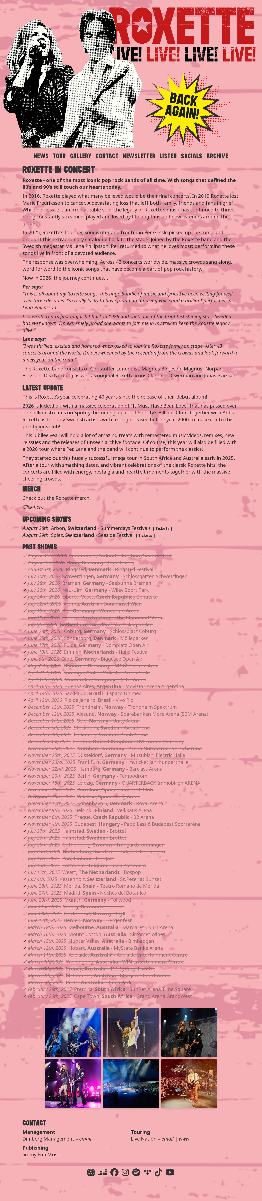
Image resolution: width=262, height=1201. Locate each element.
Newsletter (139, 156)
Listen (168, 156)
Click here (33, 506)
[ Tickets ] (162, 528)
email (85, 1138)
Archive (217, 156)
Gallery (80, 156)
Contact (107, 156)
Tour (59, 156)
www (184, 1138)
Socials (191, 156)
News (41, 156)
